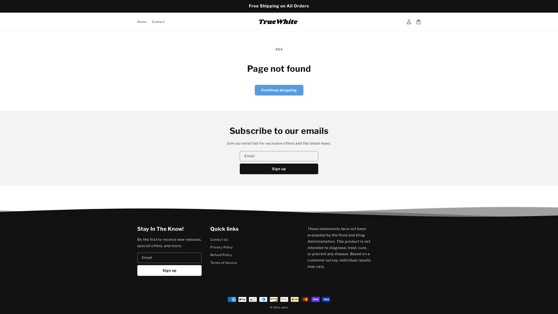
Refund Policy (221, 255)
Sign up (279, 169)
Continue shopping (279, 90)
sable (284, 307)
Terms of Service (223, 263)
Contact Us (219, 239)
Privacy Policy (221, 247)
